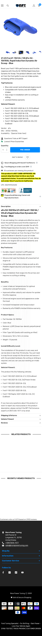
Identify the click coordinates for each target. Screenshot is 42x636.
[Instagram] (9, 572)
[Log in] (34, 5)
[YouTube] (22, 572)
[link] (11, 466)
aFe (9, 128)
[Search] (8, 5)
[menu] (2, 5)
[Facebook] (3, 572)
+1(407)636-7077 (12, 543)
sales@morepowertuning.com (16, 545)
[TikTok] (16, 572)
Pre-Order (25, 150)
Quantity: (5, 146)
